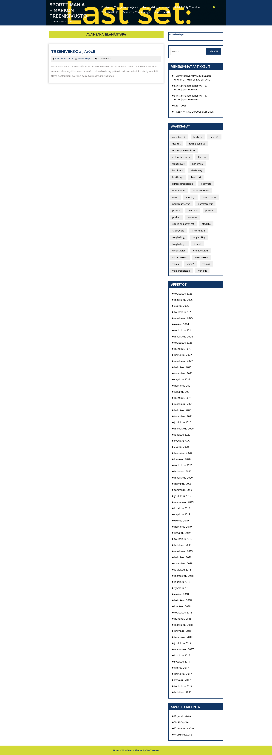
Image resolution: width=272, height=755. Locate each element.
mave (175, 197)
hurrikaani (177, 170)
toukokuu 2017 (183, 686)
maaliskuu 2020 (183, 477)
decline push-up (196, 143)
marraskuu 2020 (184, 428)
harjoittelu (197, 163)
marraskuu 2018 (184, 575)
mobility (190, 197)
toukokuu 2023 (183, 342)
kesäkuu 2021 (182, 391)
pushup (176, 217)
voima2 (206, 263)
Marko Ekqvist (85, 58)
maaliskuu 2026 (183, 299)
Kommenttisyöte (184, 728)
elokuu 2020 (181, 447)
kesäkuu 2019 (182, 533)
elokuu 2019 (181, 520)
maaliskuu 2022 (183, 361)
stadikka (206, 223)
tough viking (199, 237)
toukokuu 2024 (183, 330)
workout (202, 270)
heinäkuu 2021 (183, 385)
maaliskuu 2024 (183, 336)
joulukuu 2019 (182, 496)
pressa (176, 210)
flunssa (202, 157)
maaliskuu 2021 (183, 404)
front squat (178, 163)
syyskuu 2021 (182, 379)
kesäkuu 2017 (182, 680)
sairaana (192, 217)
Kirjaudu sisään (183, 716)
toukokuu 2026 (183, 293)
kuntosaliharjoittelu (182, 183)
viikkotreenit (201, 257)
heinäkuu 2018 (183, 600)
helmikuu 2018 (183, 631)
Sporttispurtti (162, 12)
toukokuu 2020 (183, 465)
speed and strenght (183, 223)
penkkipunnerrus (181, 203)
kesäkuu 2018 (182, 606)
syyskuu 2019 (182, 514)
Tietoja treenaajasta (126, 7)
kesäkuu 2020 (182, 459)
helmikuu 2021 (183, 410)
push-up (209, 210)
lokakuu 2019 (182, 508)
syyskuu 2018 (182, 588)
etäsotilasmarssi (181, 157)
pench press (209, 197)
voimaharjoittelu (181, 270)
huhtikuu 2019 (182, 545)
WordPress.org (183, 734)
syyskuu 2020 (182, 441)
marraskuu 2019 (184, 502)
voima (175, 263)
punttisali (193, 210)
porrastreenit (205, 203)
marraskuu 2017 (184, 649)
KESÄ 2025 (180, 105)
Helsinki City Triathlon (187, 7)
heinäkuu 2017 (183, 674)
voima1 (191, 263)
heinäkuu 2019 (183, 526)
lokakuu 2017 (182, 655)
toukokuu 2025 (183, 312)
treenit (197, 243)
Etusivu (105, 7)
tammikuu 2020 (183, 490)
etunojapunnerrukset (183, 150)
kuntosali (196, 177)
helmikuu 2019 (183, 557)
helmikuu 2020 (183, 483)
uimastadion (178, 250)
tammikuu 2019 (183, 563)
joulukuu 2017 (182, 643)
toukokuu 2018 (183, 612)
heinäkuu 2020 (183, 453)
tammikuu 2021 (183, 416)
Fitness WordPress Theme (127, 750)
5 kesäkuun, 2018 (64, 58)
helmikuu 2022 (183, 367)
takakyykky (178, 230)
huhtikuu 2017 (182, 692)
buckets (197, 137)
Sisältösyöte (181, 722)
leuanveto (206, 183)
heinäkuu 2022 (183, 355)
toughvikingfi (179, 243)
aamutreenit (179, 137)
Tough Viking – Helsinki (156, 7)
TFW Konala (198, 230)
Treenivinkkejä (109, 12)
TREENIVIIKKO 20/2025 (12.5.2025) (194, 111)
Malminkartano (201, 190)
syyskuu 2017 (182, 661)
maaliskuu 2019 (183, 551)
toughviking (178, 237)
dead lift (214, 137)
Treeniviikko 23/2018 (73, 51)
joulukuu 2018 (182, 569)
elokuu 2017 (181, 667)
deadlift (176, 143)
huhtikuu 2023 (182, 349)
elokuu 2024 (181, 324)
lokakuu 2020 (182, 434)
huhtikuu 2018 (182, 618)
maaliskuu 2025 (183, 318)
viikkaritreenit (179, 257)
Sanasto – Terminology (136, 12)
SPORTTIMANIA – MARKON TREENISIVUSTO (68, 10)
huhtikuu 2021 (182, 398)
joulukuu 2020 (182, 422)
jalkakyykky (196, 170)
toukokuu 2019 (183, 539)
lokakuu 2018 (182, 582)
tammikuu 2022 (183, 373)
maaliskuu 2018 (183, 625)
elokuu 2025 (181, 306)
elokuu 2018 (181, 594)
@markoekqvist (177, 34)
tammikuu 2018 (183, 637)
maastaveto (178, 190)
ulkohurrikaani (200, 250)
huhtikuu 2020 (182, 471)
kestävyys (177, 177)
